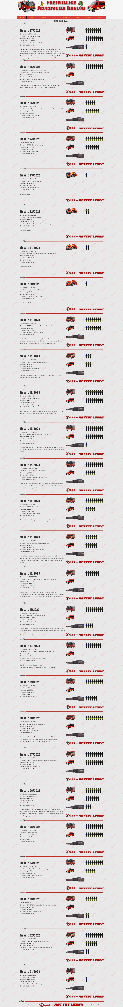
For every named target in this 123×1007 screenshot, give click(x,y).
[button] (31, 17)
